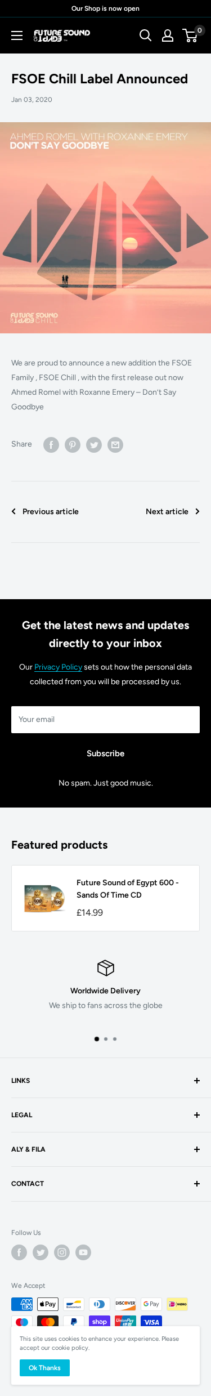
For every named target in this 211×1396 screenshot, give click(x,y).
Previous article (51, 511)
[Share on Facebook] (51, 445)
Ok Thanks (45, 1368)
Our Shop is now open (105, 8)
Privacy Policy (58, 667)
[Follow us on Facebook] (19, 1252)
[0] (190, 35)
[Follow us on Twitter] (40, 1252)
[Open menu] (17, 35)
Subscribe (105, 753)
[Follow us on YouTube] (83, 1252)
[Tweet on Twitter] (94, 445)
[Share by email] (115, 445)
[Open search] (146, 35)
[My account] (167, 35)
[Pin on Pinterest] (72, 445)
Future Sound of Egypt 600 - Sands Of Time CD (128, 889)
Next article (167, 511)
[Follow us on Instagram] (62, 1252)
